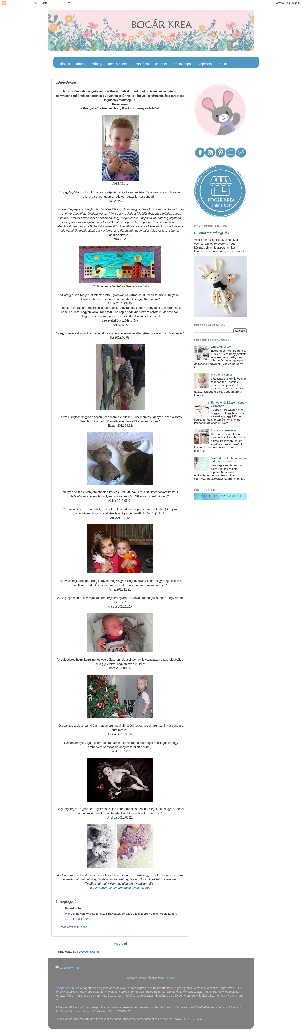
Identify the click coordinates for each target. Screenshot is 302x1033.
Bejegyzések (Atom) (86, 951)
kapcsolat (206, 64)
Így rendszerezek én (224, 430)
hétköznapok (183, 64)
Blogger (169, 977)
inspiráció (142, 64)
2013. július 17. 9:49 (78, 918)
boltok (223, 64)
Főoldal (120, 943)
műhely (96, 64)
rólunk (80, 64)
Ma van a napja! (221, 374)
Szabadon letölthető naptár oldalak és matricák (228, 460)
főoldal (65, 64)
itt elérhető (141, 286)
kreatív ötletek (118, 64)
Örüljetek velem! (221, 346)
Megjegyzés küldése (74, 926)
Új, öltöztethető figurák (211, 233)
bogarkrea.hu (67, 988)
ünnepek (161, 64)
